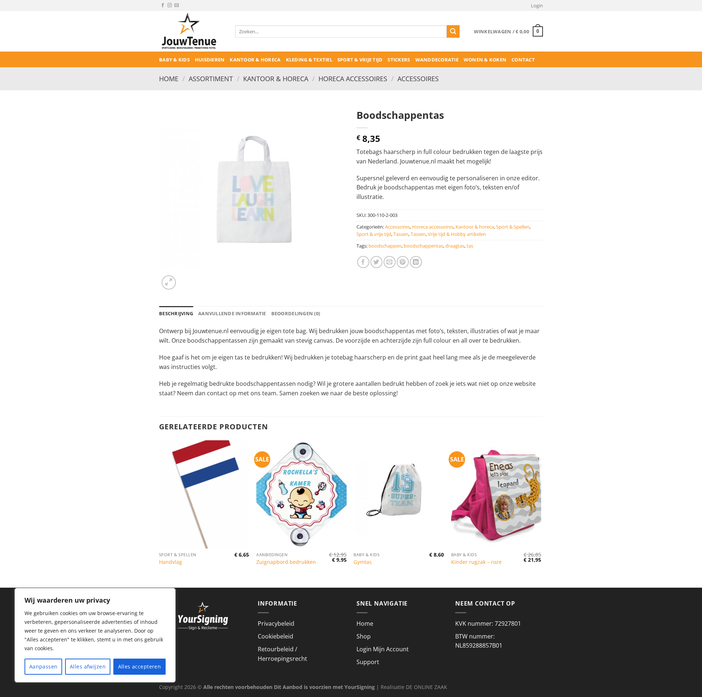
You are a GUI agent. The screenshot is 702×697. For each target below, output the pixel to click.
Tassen (400, 234)
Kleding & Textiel (309, 59)
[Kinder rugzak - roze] (496, 494)
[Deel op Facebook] (363, 262)
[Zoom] (169, 282)
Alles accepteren (139, 666)
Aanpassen (43, 666)
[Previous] (159, 513)
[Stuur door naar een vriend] (390, 262)
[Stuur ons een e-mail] (176, 5)
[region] (95, 635)
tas (470, 245)
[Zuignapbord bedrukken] (301, 494)
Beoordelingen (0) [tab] (295, 313)
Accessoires (418, 78)
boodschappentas (423, 245)
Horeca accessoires (352, 78)
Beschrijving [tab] (176, 313)
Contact (523, 59)
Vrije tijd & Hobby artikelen (457, 234)
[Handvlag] (204, 494)
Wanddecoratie (436, 59)
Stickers (399, 59)
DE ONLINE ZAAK (426, 686)
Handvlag (170, 562)
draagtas (454, 245)
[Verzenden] (453, 31)
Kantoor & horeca (255, 59)
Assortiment (211, 78)
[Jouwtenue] (191, 31)
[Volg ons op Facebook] (163, 5)
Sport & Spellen (512, 226)
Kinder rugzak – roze (476, 562)
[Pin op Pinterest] (403, 262)
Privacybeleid (276, 623)
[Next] (540, 513)
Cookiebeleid (275, 636)
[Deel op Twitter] (376, 262)
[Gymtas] (399, 494)
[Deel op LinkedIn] (416, 262)
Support (367, 662)
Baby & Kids (174, 59)
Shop (363, 636)
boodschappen (385, 245)
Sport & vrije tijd (360, 59)
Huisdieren (210, 59)
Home (168, 78)
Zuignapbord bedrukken (286, 562)
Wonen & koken (485, 59)
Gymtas (363, 562)
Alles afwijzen (88, 666)
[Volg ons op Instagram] (169, 5)
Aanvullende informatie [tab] (232, 313)
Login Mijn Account (382, 649)
